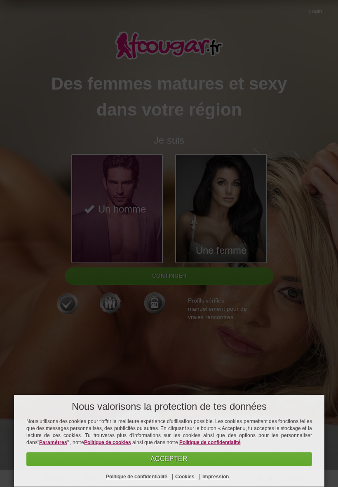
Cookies (185, 477)
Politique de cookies (107, 442)
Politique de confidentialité (210, 442)
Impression (215, 477)
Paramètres (53, 442)
